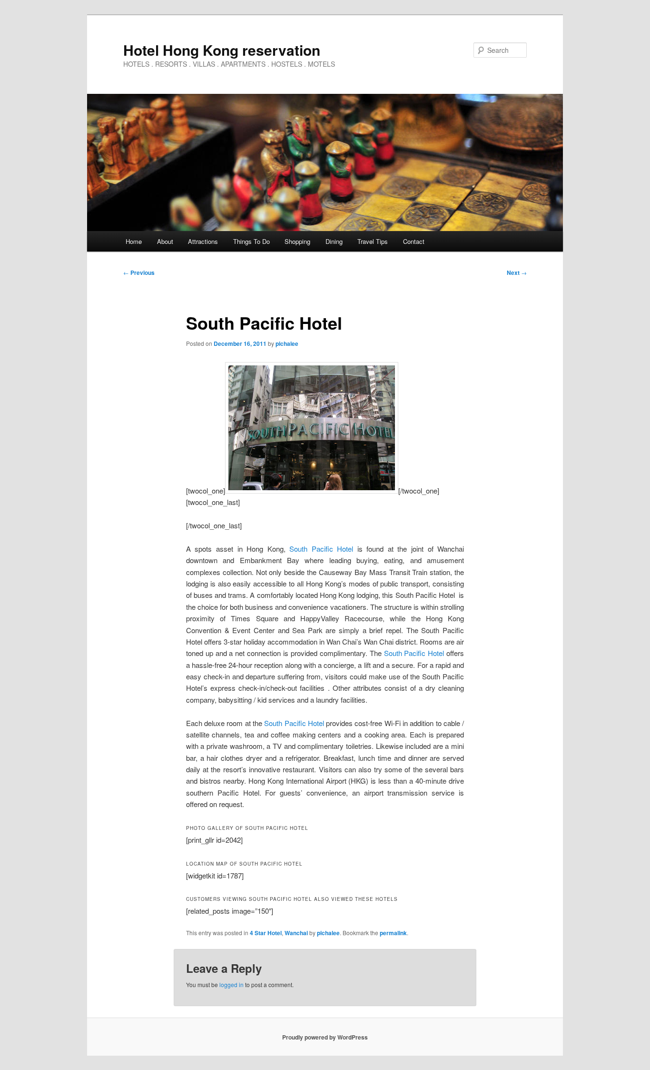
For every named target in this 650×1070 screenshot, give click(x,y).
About (165, 241)
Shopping (297, 241)
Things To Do (251, 241)
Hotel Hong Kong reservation (221, 50)
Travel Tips (372, 241)
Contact (413, 241)
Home (134, 241)
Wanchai (296, 933)
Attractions (203, 241)
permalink (393, 933)
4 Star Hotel (266, 933)
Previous (139, 272)
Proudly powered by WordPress (325, 1037)
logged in (231, 984)
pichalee (287, 343)
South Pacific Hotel (321, 549)
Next (517, 272)
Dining (334, 241)
